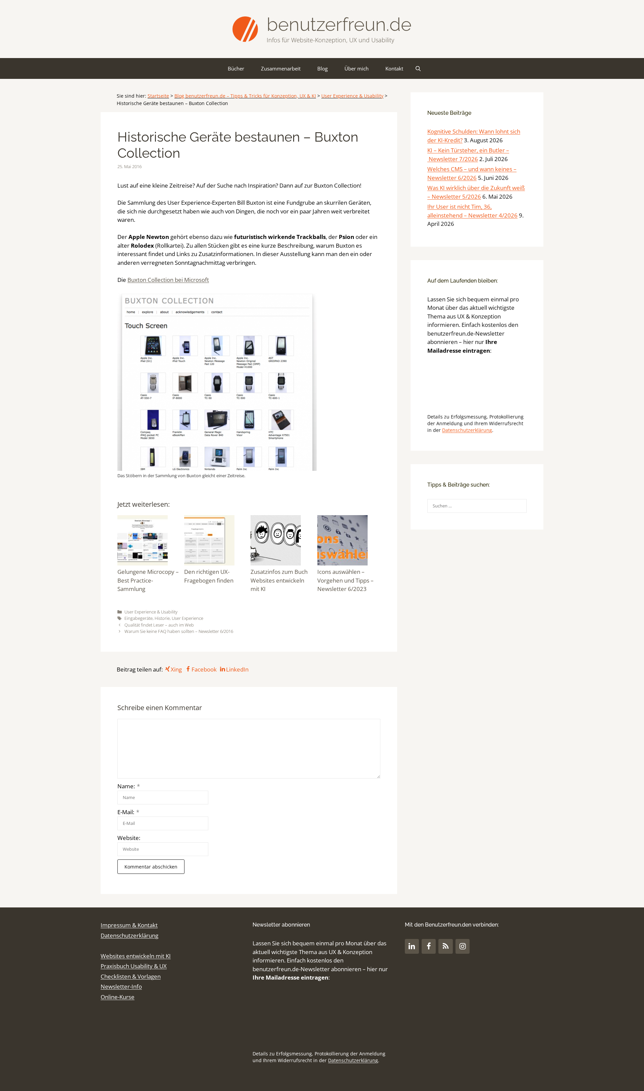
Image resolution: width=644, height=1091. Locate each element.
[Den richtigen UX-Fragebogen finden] (216, 541)
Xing (176, 669)
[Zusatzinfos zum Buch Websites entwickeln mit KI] (282, 541)
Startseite (158, 96)
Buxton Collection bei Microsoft (168, 280)
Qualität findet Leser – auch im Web (159, 625)
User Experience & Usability (352, 96)
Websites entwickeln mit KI (136, 956)
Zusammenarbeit (281, 68)
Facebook (204, 669)
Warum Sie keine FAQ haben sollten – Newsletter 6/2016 (178, 631)
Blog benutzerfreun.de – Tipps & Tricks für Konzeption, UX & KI (245, 96)
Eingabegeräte (138, 618)
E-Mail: (128, 812)
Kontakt (394, 68)
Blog (322, 68)
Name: (128, 786)
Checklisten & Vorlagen (131, 976)
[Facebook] (429, 946)
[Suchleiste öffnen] (418, 68)
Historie (162, 618)
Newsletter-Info (121, 986)
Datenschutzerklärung (467, 430)
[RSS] (445, 946)
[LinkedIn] (412, 946)
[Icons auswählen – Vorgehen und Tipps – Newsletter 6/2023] (349, 541)
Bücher (236, 68)
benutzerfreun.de (339, 24)
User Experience (187, 618)
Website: (128, 838)
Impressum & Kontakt (129, 925)
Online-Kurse (118, 997)
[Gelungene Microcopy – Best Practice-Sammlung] (149, 541)
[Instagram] (462, 946)
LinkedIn (237, 669)
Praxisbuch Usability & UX (134, 966)
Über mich (356, 68)
